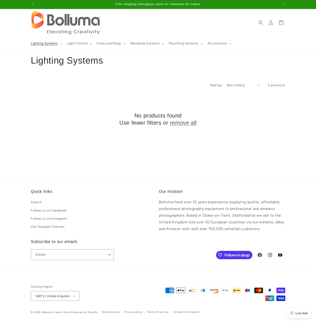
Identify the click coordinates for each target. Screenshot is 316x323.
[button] (46, 43)
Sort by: (216, 85)
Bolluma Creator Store (56, 312)
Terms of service (158, 312)
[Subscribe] (109, 254)
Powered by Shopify (84, 312)
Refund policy (111, 312)
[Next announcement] (284, 4)
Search (36, 202)
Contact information (186, 312)
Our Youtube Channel (47, 227)
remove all (183, 123)
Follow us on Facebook (49, 210)
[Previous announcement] (32, 4)
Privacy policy (133, 312)
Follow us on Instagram (49, 219)
